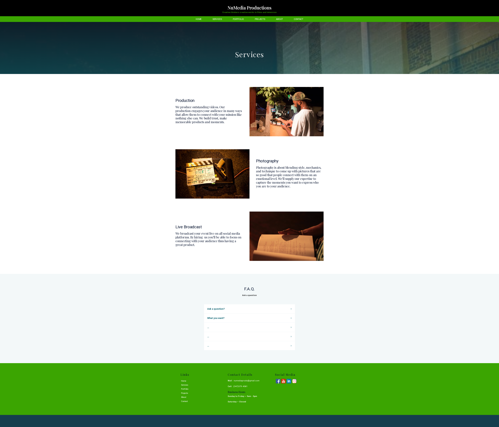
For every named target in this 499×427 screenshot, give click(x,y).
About (279, 19)
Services (217, 19)
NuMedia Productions (249, 8)
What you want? (215, 318)
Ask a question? (216, 308)
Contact (298, 19)
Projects (260, 19)
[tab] (249, 308)
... (208, 327)
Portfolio (238, 19)
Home (199, 19)
